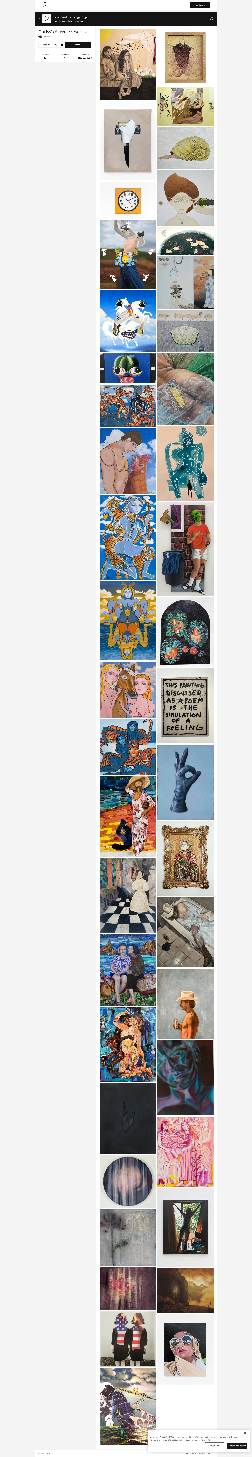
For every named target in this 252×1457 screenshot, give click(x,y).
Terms (193, 1453)
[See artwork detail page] (128, 64)
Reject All (214, 1445)
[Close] (245, 1433)
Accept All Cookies (237, 1445)
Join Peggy (199, 5)
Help (187, 1453)
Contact (210, 1453)
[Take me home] (45, 5)
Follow (78, 44)
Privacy (201, 1453)
